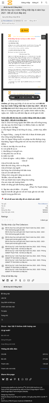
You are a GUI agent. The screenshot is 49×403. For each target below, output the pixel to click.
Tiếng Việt (6, 294)
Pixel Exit (12, 395)
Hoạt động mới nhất (8, 344)
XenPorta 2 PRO (6, 401)
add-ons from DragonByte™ (30, 389)
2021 (25, 21)
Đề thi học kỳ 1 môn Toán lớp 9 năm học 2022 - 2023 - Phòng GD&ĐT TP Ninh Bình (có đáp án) (25, 257)
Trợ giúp (4, 311)
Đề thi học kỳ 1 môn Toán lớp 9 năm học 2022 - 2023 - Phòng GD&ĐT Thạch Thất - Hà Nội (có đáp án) (25, 248)
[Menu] (2, 2)
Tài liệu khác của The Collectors (14, 224)
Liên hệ (3, 298)
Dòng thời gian (6, 340)
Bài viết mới (5, 335)
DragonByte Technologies (13, 391)
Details (25, 391)
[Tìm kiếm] (46, 2)
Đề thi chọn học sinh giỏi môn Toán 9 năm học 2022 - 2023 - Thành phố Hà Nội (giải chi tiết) (25, 238)
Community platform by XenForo (22, 387)
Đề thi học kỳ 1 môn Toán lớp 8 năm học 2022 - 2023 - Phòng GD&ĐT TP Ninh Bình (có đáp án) (25, 266)
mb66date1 (44, 369)
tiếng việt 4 (33, 21)
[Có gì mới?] (42, 2)
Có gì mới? (5, 330)
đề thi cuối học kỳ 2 (8, 23)
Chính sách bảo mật (8, 307)
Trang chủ (4, 315)
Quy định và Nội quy (8, 302)
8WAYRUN (28, 401)
